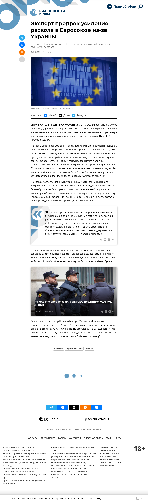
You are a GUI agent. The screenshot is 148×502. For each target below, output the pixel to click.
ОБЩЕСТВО (66, 429)
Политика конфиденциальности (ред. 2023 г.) (24, 476)
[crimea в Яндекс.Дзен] (74, 407)
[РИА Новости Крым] (47, 12)
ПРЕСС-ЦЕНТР (47, 438)
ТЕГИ (118, 438)
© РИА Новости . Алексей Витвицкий (44, 108)
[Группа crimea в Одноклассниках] (85, 407)
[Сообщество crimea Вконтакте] (62, 407)
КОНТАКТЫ (75, 438)
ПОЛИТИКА (53, 429)
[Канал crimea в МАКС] (96, 407)
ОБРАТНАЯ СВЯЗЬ (93, 438)
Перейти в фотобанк (65, 108)
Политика (58, 349)
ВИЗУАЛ (96, 429)
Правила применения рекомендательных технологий (24, 482)
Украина (89, 349)
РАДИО (62, 438)
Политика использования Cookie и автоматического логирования (20, 470)
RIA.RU (109, 438)
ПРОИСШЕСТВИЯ (82, 429)
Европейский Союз (74, 349)
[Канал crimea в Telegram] (51, 407)
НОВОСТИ (32, 438)
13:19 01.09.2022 (37, 52)
